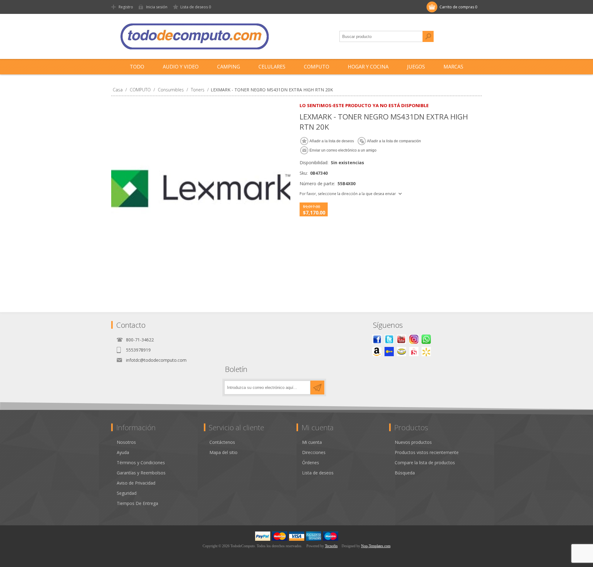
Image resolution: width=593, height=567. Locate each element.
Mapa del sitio (223, 452)
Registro (126, 7)
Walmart (426, 351)
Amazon (376, 351)
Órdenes (310, 462)
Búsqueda (428, 36)
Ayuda (123, 452)
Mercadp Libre (401, 351)
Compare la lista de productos (425, 462)
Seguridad (127, 493)
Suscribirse (317, 387)
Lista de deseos (318, 473)
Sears (413, 351)
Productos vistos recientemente (427, 452)
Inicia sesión (156, 7)
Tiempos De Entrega (137, 503)
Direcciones (314, 452)
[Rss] (426, 339)
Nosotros (126, 442)
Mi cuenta (312, 442)
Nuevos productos (413, 442)
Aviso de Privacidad (136, 483)
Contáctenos (222, 442)
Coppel (389, 351)
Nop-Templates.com (375, 546)
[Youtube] (401, 339)
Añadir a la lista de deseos (331, 141)
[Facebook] (376, 339)
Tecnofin (331, 546)
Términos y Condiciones (141, 462)
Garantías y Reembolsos (141, 473)
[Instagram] (413, 339)
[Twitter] (389, 339)
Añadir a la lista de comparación (394, 141)
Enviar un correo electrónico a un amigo (342, 150)
